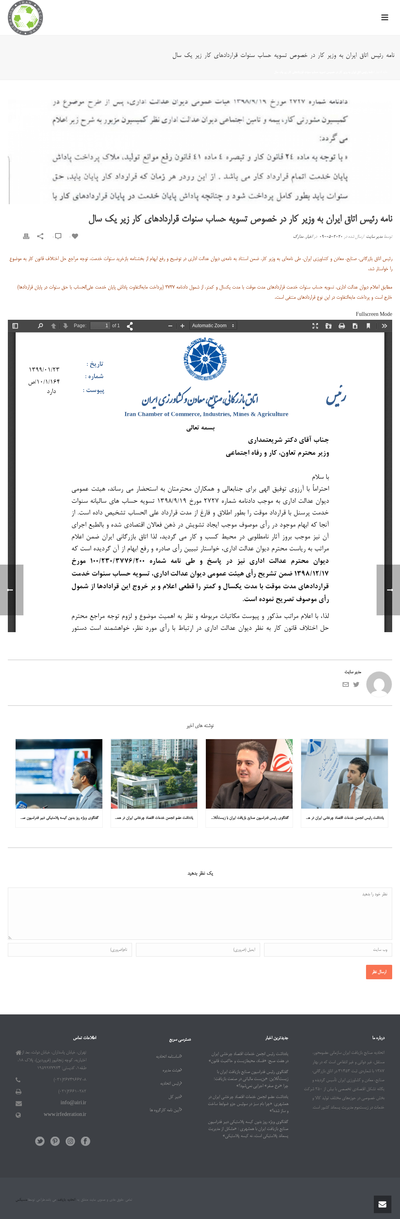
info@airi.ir (73, 1103)
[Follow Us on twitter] (40, 1142)
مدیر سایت (374, 237)
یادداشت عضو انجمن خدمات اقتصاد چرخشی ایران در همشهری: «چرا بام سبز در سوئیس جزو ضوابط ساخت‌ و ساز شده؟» (152, 818)
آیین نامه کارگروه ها (165, 1110)
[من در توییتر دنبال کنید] (356, 687)
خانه (385, 72)
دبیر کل (174, 1097)
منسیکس (21, 1200)
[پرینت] (26, 237)
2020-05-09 (331, 237)
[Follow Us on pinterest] (55, 1142)
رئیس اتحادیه (170, 1084)
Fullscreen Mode (374, 315)
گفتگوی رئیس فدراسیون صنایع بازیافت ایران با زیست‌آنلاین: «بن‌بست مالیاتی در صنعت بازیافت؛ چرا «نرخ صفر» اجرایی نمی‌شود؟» (247, 818)
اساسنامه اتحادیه (168, 1057)
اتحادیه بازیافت (65, 1200)
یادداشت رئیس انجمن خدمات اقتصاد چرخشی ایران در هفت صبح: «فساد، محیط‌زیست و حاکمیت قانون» (342, 818)
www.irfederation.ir (65, 1115)
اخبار (377, 72)
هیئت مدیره (171, 1070)
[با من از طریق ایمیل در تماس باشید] (346, 687)
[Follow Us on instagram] (70, 1142)
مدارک (298, 237)
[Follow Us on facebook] (85, 1142)
